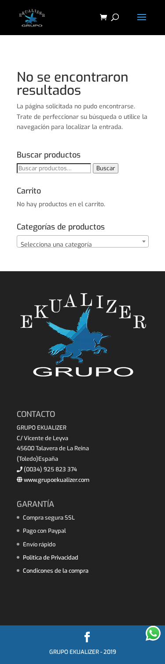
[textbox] (82, 245)
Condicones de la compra (55, 570)
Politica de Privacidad (50, 557)
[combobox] (83, 241)
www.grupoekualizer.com (55, 480)
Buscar (105, 168)
